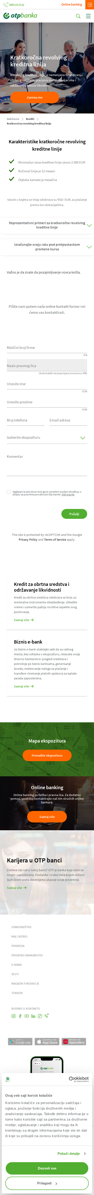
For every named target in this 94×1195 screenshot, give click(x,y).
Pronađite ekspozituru (47, 755)
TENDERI (17, 993)
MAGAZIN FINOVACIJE (25, 984)
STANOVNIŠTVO (21, 927)
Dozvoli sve (47, 1168)
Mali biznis (13, 119)
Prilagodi (44, 1183)
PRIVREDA (17, 946)
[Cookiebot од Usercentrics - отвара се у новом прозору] (69, 1079)
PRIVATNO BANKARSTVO (27, 955)
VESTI (15, 974)
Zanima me (34, 97)
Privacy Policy (28, 539)
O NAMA (16, 965)
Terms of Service (55, 539)
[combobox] (25, 419)
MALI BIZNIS (19, 936)
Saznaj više (47, 817)
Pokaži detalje (68, 1153)
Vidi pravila (68, 494)
